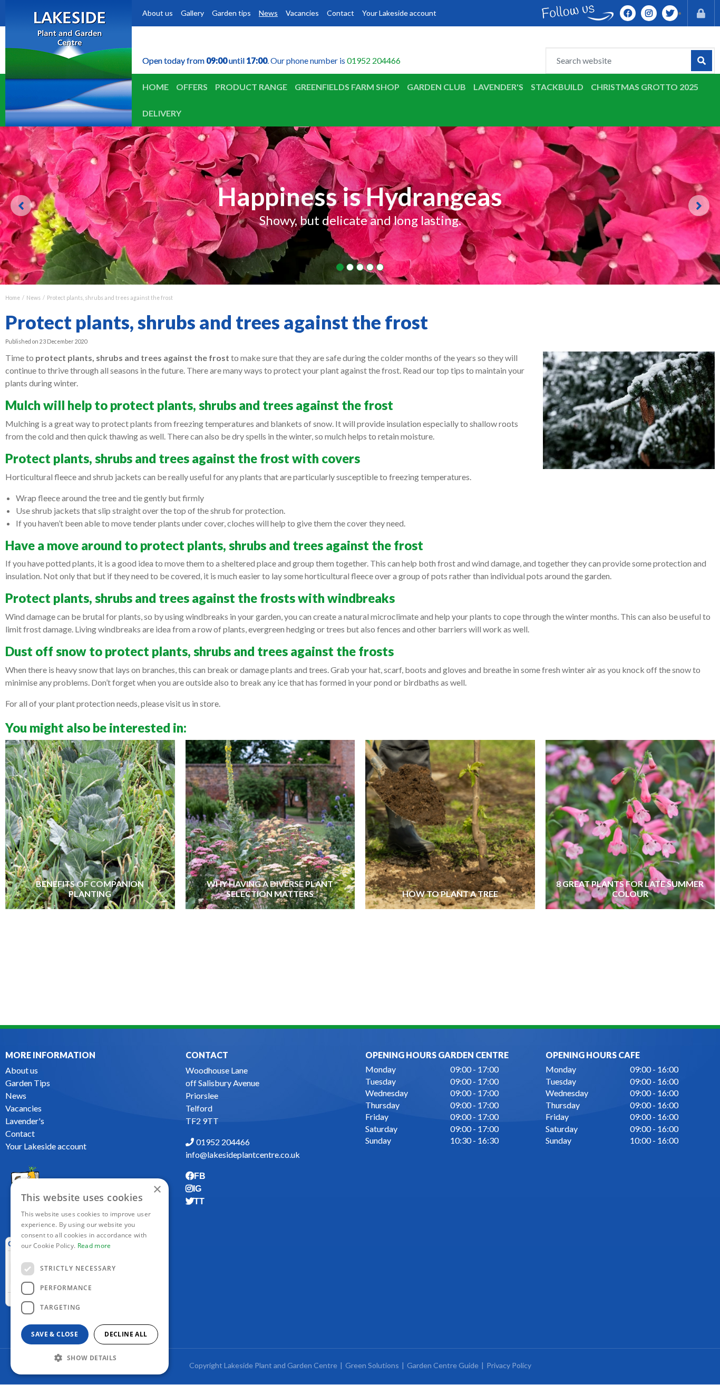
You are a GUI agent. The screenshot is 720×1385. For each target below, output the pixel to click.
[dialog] (90, 1276)
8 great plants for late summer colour (630, 889)
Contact (20, 1134)
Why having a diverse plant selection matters (270, 889)
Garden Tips (27, 1083)
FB (628, 13)
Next (698, 205)
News (15, 1096)
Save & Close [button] (54, 1334)
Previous (21, 205)
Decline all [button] (125, 1334)
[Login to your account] (701, 13)
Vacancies (23, 1109)
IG (649, 13)
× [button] (157, 1190)
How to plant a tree (450, 894)
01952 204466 (374, 60)
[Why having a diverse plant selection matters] (270, 824)
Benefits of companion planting (90, 889)
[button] (89, 1357)
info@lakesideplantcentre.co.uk (243, 1155)
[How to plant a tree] (450, 824)
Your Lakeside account (45, 1147)
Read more (94, 1245)
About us (21, 1071)
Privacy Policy (509, 1365)
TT (670, 13)
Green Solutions (372, 1365)
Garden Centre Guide (443, 1365)
